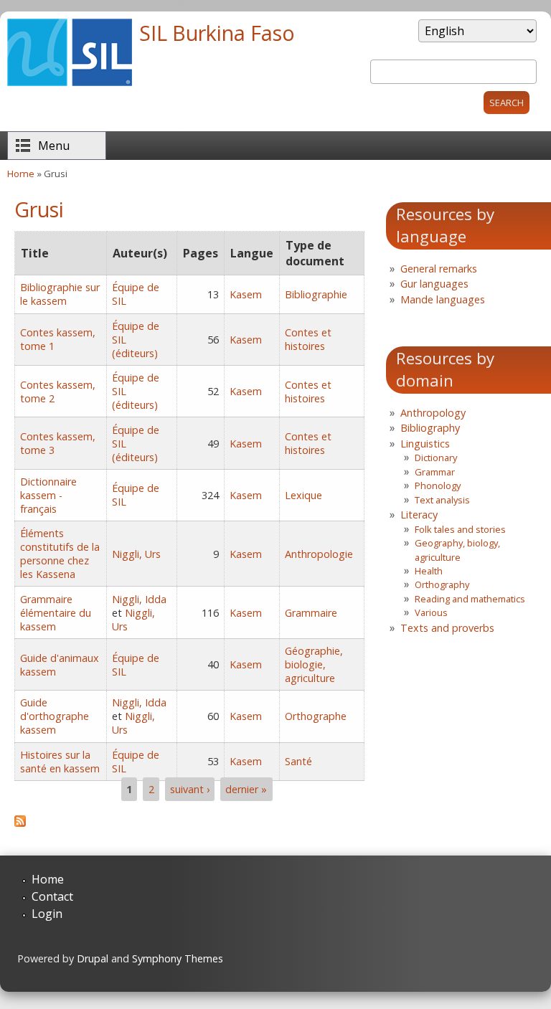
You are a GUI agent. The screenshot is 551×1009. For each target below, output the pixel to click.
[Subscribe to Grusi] (20, 822)
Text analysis (442, 499)
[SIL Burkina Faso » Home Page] (69, 82)
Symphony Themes (177, 958)
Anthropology (433, 413)
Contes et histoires (308, 339)
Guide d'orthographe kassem (54, 716)
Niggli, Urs (136, 554)
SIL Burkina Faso (217, 33)
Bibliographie (316, 294)
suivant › (189, 789)
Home (20, 173)
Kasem (246, 294)
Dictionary (436, 457)
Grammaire (311, 613)
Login (47, 914)
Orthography (442, 584)
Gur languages (434, 283)
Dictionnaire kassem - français (48, 495)
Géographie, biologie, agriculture (314, 664)
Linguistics (425, 443)
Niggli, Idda (139, 599)
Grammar (435, 471)
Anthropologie (319, 554)
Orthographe (316, 716)
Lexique (303, 495)
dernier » (246, 789)
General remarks (438, 268)
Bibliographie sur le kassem (60, 294)
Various (431, 612)
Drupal (92, 958)
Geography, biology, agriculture (457, 549)
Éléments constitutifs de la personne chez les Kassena (60, 553)
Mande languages (442, 299)
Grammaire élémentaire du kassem (55, 612)
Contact (52, 896)
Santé (298, 761)
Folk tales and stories (460, 529)
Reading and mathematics (470, 598)
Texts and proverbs (447, 628)
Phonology (438, 485)
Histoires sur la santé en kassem (60, 761)
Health (429, 570)
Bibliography (430, 428)
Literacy (419, 514)
